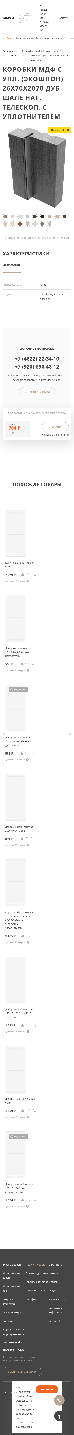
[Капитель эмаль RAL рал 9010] (15, 555)
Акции (10, 38)
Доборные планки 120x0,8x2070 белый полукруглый (17, 652)
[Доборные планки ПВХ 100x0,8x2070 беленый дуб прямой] (15, 730)
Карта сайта (56, 1321)
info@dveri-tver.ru (13, 1349)
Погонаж (8, 1321)
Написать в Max (38, 391)
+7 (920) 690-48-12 (44, 26)
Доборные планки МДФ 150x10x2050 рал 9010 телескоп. (19, 1013)
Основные (12, 265)
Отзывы (53, 1282)
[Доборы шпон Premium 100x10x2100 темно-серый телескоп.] (15, 1177)
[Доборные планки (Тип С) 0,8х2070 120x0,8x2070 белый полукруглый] (15, 641)
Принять (47, 1389)
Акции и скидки (36, 1264)
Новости (54, 1273)
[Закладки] (29, 575)
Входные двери (25, 38)
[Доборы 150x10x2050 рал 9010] (15, 1091)
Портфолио (32, 1299)
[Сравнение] (23, 575)
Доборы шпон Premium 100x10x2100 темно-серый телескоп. (19, 1188)
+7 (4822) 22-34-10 (43, 11)
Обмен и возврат (36, 1290)
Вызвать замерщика (22, 1371)
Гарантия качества (37, 1282)
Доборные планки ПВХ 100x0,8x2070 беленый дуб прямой (18, 741)
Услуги (53, 1290)
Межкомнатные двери (49, 38)
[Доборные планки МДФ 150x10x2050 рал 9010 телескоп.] (15, 1002)
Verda (43, 284)
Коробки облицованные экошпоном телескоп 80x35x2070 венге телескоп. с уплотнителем (19, 920)
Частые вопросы (58, 1299)
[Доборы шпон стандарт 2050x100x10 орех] (15, 819)
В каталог (55, 426)
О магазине (55, 1264)
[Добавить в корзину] (35, 575)
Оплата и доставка (37, 1273)
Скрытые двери (12, 1312)
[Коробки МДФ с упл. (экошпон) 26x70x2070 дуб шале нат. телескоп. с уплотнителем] (37, 206)
